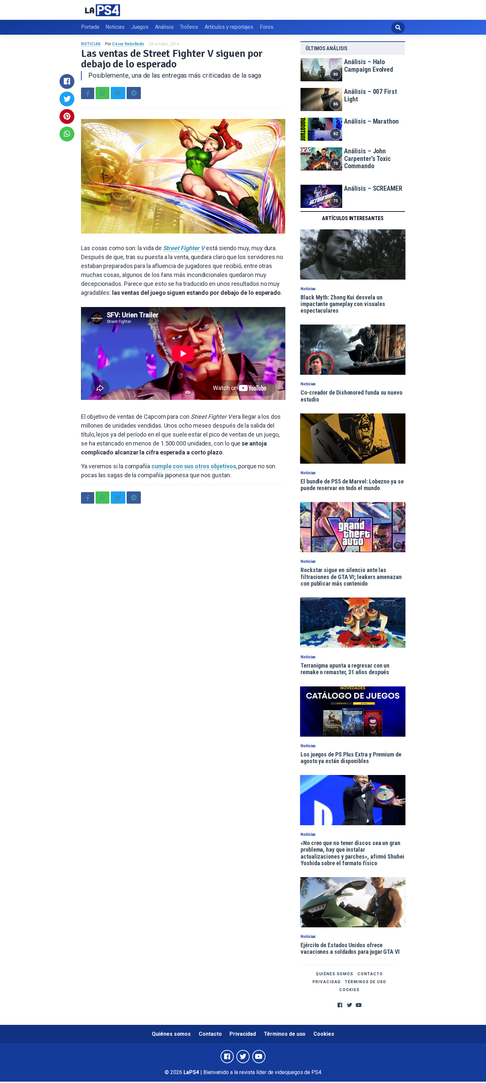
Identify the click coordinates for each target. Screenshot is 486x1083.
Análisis (164, 27)
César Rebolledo (128, 44)
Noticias (114, 27)
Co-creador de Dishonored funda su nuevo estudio (351, 396)
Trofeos (189, 27)
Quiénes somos (334, 974)
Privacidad (326, 982)
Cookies (349, 989)
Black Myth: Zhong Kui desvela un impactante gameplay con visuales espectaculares (343, 304)
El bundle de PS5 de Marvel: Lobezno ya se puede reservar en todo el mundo (352, 484)
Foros (266, 27)
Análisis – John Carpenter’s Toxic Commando (367, 158)
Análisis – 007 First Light (370, 95)
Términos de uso (365, 982)
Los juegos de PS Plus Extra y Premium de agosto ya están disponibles (351, 757)
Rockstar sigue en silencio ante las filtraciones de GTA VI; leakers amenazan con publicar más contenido (351, 576)
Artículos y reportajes (229, 27)
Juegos (140, 27)
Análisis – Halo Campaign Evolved (368, 65)
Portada (90, 27)
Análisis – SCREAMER (373, 188)
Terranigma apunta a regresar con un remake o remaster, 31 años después (345, 669)
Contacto (370, 974)
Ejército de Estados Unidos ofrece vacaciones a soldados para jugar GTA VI (350, 948)
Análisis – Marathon (371, 121)
